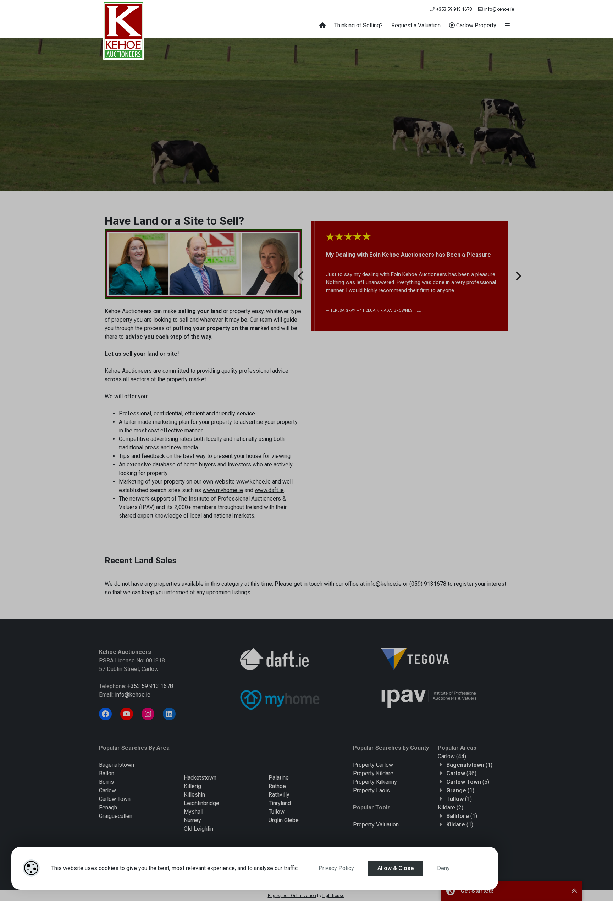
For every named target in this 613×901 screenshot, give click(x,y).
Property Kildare (373, 773)
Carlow (107, 790)
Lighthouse (333, 895)
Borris (106, 782)
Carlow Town (115, 799)
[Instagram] (148, 714)
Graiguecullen (115, 816)
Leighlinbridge (201, 803)
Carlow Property (475, 25)
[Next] (517, 276)
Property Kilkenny (375, 782)
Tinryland (280, 803)
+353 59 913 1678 (453, 9)
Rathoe (277, 786)
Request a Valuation (416, 25)
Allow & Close (395, 868)
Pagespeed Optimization (292, 895)
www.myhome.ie (223, 490)
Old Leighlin (198, 828)
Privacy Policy (336, 868)
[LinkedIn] (169, 714)
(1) (469, 764)
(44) (452, 756)
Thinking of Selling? (358, 25)
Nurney (192, 820)
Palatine (279, 777)
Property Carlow (373, 764)
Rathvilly (279, 794)
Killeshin (194, 794)
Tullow (277, 811)
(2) (450, 807)
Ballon (106, 773)
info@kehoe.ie (498, 9)
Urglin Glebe (284, 820)
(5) (467, 782)
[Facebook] (105, 714)
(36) (461, 773)
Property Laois (371, 790)
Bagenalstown (116, 764)
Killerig (192, 786)
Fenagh (108, 807)
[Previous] (301, 276)
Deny (443, 868)
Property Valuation (376, 824)
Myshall (193, 811)
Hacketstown (200, 777)
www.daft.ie (269, 490)
